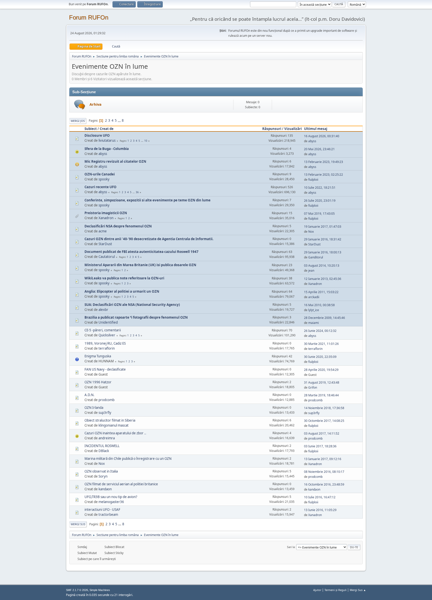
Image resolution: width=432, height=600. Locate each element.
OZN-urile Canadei (99, 174)
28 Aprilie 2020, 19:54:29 (321, 370)
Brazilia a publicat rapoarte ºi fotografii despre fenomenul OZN (136, 317)
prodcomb (106, 400)
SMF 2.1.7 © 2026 (77, 590)
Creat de (107, 128)
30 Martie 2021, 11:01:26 (321, 344)
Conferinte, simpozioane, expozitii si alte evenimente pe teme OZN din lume (147, 200)
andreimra (106, 438)
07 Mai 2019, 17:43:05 (319, 213)
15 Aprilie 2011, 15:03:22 (321, 292)
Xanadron (106, 218)
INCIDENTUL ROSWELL (102, 446)
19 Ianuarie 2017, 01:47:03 (322, 226)
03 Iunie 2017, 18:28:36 (320, 446)
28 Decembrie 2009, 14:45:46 (324, 318)
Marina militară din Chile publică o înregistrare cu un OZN (128, 458)
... (120, 120)
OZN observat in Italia (101, 471)
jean (311, 270)
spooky (104, 179)
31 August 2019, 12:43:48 (321, 382)
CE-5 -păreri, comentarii (102, 330)
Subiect (90, 128)
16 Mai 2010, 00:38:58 (319, 305)
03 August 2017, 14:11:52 (321, 433)
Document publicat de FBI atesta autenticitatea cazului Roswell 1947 (141, 251)
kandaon (105, 489)
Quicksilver (106, 335)
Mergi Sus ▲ (358, 590)
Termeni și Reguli (335, 590)
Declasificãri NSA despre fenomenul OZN (118, 226)
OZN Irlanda (93, 407)
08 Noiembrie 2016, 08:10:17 (324, 472)
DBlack (103, 451)
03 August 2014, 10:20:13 (321, 265)
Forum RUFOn (88, 17)
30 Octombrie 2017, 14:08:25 (324, 421)
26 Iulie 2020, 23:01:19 (320, 200)
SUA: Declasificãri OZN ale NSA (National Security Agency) (132, 304)
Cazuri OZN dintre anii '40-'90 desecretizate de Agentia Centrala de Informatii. (149, 239)
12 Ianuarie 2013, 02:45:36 (322, 279)
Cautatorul (106, 256)
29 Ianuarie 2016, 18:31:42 (322, 239)
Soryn (103, 476)
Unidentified (108, 322)
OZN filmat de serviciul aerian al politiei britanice (121, 484)
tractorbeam (108, 514)
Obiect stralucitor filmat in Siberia (109, 420)
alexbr (103, 309)
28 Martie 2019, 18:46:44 (321, 395)
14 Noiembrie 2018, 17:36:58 (324, 408)
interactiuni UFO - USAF (102, 509)
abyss (312, 141)
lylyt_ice (313, 310)
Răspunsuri (271, 128)
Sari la (291, 547)
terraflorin (106, 348)
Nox (311, 231)
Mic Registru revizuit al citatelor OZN (115, 161)
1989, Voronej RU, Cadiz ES (105, 343)
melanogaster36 (111, 502)
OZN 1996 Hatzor (98, 382)
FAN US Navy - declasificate (105, 369)
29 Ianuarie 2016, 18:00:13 (322, 252)
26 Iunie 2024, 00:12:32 (320, 331)
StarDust (105, 244)
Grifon (312, 387)
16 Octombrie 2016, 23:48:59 (324, 484)
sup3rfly (104, 412)
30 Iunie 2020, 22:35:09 (320, 357)
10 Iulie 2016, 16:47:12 (320, 497)
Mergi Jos (78, 121)
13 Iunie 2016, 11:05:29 (320, 510)
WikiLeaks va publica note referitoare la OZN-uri (124, 278)
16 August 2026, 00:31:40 (321, 136)
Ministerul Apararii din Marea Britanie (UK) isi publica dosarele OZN (140, 265)
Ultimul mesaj (315, 128)
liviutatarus (107, 140)
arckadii (313, 297)
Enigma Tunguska (97, 356)
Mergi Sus (78, 524)
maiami (313, 323)
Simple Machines (100, 590)
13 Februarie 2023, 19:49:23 (323, 162)
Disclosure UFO (97, 135)
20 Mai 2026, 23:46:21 (319, 149)
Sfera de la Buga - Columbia (106, 148)
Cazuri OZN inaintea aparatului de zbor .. (115, 433)
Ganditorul (315, 257)
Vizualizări (293, 128)
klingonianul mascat (113, 425)
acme (102, 231)
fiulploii (313, 179)
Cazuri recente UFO (100, 187)
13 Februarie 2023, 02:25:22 (323, 174)
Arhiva (96, 104)
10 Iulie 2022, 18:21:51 (320, 187)
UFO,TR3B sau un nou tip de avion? (110, 497)
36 (137, 192)
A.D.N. (89, 395)
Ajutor (317, 590)
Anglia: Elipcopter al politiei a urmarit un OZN (121, 291)
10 (145, 140)
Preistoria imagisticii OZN (105, 213)
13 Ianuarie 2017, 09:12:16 (322, 459)
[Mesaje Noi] (79, 104)
